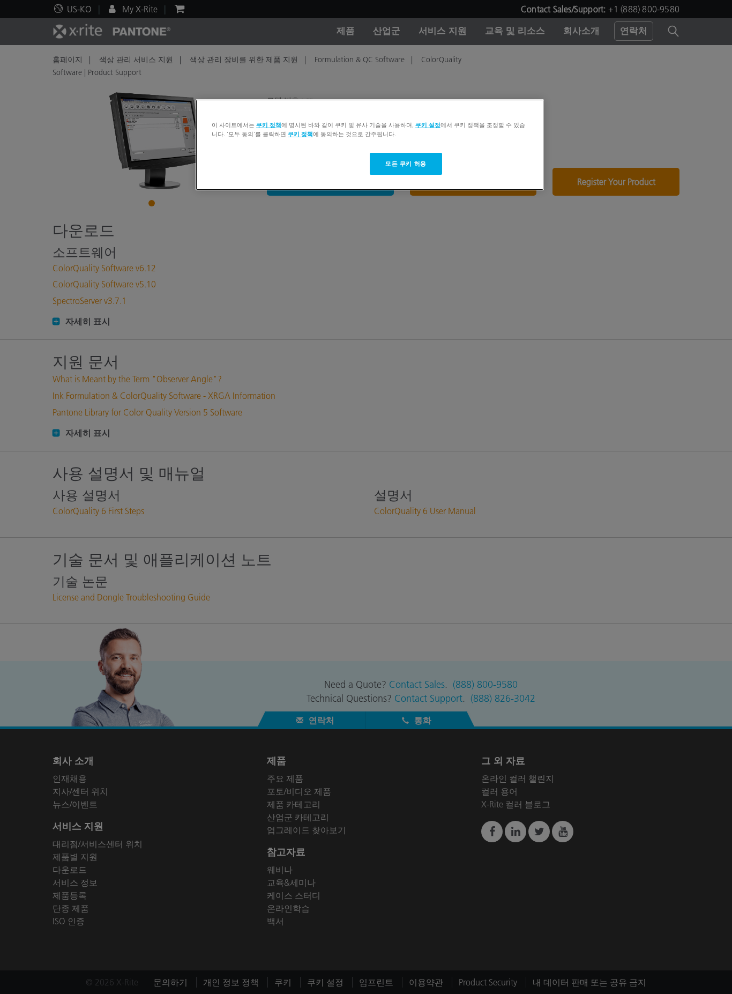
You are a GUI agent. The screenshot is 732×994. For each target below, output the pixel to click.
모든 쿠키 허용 (406, 163)
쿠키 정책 (268, 125)
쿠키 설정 (427, 125)
